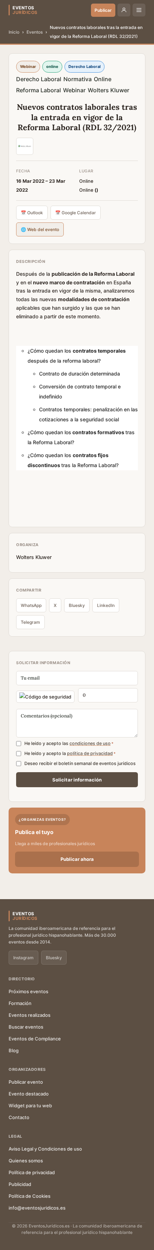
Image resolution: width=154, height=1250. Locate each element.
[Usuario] (123, 10)
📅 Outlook (32, 212)
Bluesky (77, 605)
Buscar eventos (26, 1027)
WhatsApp (31, 605)
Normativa (77, 79)
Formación (20, 1003)
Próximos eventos (28, 991)
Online (102, 79)
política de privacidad (90, 753)
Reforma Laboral (38, 90)
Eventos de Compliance (35, 1038)
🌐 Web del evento (40, 229)
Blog (14, 1050)
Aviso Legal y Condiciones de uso (45, 1149)
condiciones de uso (90, 743)
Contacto (19, 1117)
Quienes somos (26, 1160)
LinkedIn (106, 605)
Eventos (35, 32)
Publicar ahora (77, 859)
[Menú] (139, 10)
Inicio (14, 32)
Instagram (23, 957)
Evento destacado (29, 1094)
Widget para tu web (30, 1105)
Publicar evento (26, 1082)
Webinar (74, 90)
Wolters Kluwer (108, 90)
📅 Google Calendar (75, 212)
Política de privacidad (32, 1172)
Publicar (103, 10)
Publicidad (20, 1184)
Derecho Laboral (38, 79)
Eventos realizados (29, 1015)
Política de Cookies (29, 1196)
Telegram (30, 622)
